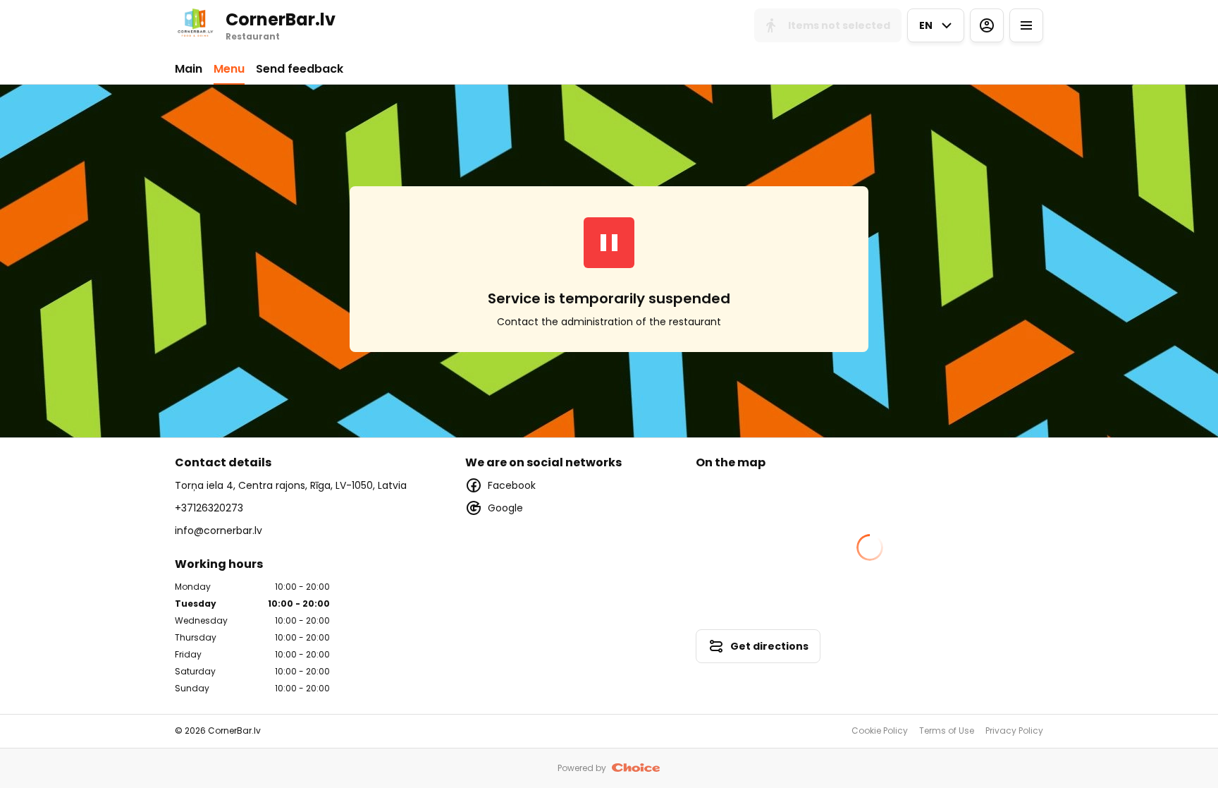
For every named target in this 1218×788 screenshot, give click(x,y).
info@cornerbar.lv (218, 530)
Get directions (769, 646)
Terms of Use (946, 731)
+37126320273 (209, 508)
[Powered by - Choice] (636, 768)
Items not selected (839, 25)
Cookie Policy (879, 731)
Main (188, 69)
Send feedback (299, 69)
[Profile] (987, 25)
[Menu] (1026, 25)
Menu (229, 69)
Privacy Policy (1014, 731)
